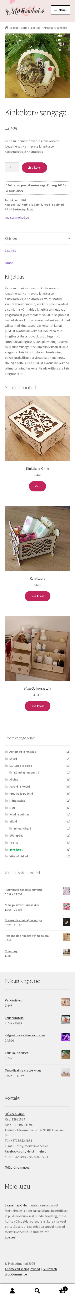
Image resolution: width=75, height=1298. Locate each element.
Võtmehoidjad (18, 856)
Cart (58, 1287)
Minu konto (12, 1291)
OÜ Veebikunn (15, 1114)
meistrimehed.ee (17, 217)
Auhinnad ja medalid (22, 751)
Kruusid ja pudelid (21, 793)
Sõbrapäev (16, 835)
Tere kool (15, 849)
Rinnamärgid (22, 828)
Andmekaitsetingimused (22, 1269)
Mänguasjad (17, 800)
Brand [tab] (9, 263)
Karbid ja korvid (30, 28)
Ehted (13, 758)
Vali (37, 486)
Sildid (13, 821)
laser (30, 209)
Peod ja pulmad (54, 204)
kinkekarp (19, 209)
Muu (12, 807)
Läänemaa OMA (16, 1205)
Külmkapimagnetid (26, 772)
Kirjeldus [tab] (11, 238)
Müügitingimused (17, 1167)
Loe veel (10, 1237)
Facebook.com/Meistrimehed (25, 1151)
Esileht (14, 28)
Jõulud (13, 779)
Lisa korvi (34, 167)
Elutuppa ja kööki (20, 766)
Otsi (37, 1291)
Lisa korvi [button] (38, 596)
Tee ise (13, 842)
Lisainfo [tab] (10, 250)
